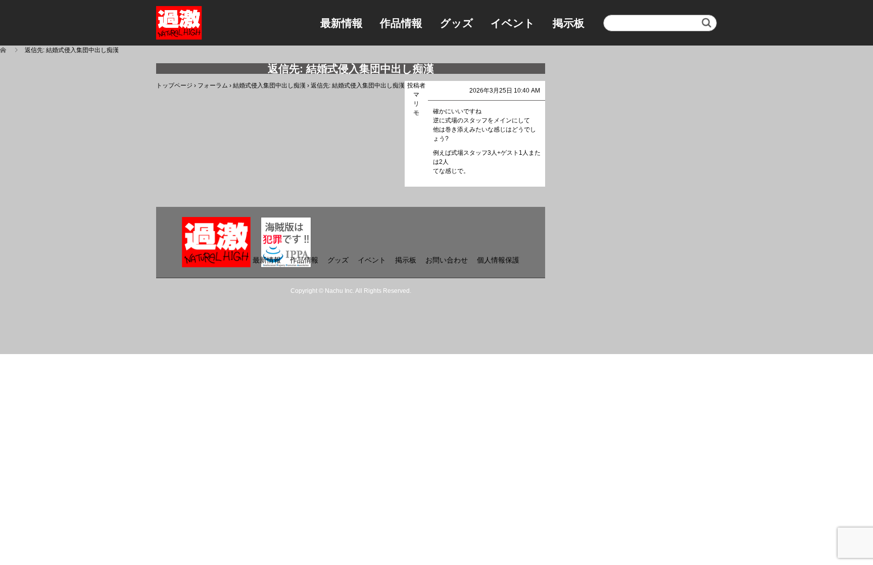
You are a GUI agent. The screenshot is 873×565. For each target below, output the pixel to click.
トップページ (174, 85)
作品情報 (401, 23)
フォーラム (213, 85)
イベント (513, 23)
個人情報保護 (498, 260)
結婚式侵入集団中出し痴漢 (269, 85)
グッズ (456, 23)
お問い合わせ (446, 260)
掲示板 (569, 23)
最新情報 (341, 23)
